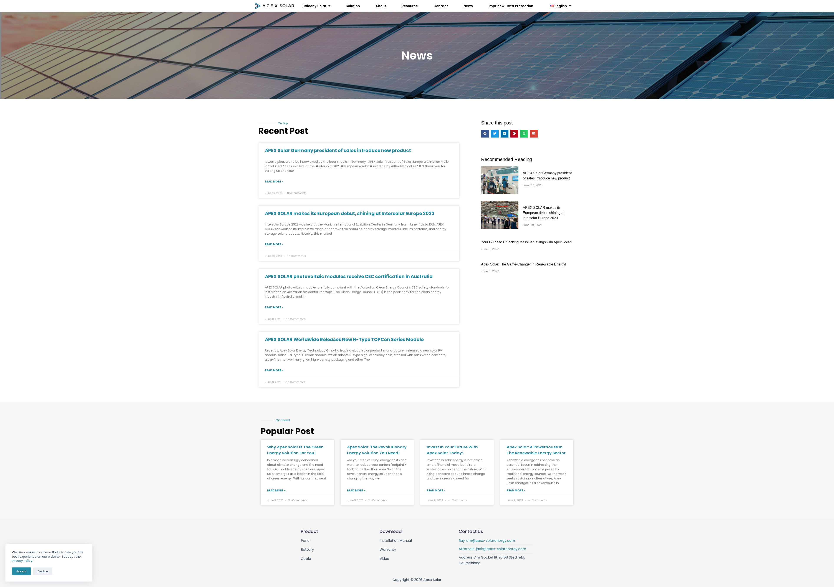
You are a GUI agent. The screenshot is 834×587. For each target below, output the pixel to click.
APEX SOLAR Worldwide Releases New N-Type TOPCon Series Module (344, 339)
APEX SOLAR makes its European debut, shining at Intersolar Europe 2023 (349, 213)
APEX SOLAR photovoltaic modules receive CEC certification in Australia (349, 276)
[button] (485, 134)
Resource (410, 6)
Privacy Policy (22, 561)
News (468, 6)
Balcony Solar (314, 6)
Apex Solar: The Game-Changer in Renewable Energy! (523, 264)
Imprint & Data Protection (510, 6)
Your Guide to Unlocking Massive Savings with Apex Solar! (526, 242)
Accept (21, 571)
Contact (441, 6)
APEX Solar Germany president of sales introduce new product (338, 150)
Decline (43, 571)
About (381, 6)
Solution (353, 6)
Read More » (274, 181)
